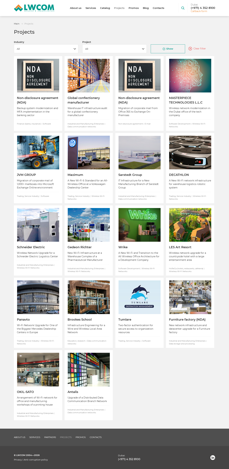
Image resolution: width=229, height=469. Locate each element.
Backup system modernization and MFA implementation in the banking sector (37, 112)
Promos (134, 8)
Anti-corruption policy (36, 459)
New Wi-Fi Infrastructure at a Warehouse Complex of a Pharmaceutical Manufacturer (85, 256)
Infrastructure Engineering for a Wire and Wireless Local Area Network (86, 329)
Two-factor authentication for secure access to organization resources (135, 329)
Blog (146, 8)
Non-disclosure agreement (130, 124)
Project (86, 42)
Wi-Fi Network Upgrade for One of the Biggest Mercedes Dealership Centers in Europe (37, 329)
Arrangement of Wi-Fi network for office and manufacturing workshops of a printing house (37, 401)
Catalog (105, 8)
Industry (19, 42)
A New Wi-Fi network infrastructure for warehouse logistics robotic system (190, 184)
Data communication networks (82, 126)
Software (47, 124)
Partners (50, 437)
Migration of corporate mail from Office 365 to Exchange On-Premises (138, 112)
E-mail (148, 124)
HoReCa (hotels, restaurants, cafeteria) (186, 268)
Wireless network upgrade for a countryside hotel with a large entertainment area (187, 256)
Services (90, 8)
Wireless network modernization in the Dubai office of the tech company (189, 112)
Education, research (76, 341)
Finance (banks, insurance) (29, 124)
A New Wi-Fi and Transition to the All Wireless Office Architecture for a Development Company (138, 256)
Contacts (158, 8)
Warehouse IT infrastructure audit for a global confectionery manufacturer (87, 112)
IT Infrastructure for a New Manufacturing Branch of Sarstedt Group (138, 184)
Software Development (179, 124)
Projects (119, 8)
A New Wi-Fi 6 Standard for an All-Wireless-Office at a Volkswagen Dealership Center (88, 184)
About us (75, 8)
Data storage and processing (182, 344)
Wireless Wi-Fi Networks (28, 268)
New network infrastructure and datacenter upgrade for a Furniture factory (189, 329)
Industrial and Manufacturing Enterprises (86, 124)
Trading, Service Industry (28, 196)
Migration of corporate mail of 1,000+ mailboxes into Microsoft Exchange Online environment (35, 184)
